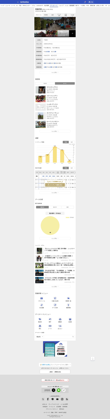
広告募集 (58, 406)
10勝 (50, 67)
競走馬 (40, 322)
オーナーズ (47, 412)
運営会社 (61, 409)
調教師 (60, 322)
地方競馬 (46, 5)
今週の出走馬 (55, 301)
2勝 (45, 63)
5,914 (53, 176)
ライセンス (52, 406)
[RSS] (67, 399)
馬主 (40, 328)
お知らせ (44, 404)
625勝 (48, 51)
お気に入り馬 (99, 5)
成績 (52, 15)
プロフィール (38, 15)
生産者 (70, 322)
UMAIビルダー (26, 5)
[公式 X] (43, 399)
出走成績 (41, 307)
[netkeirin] (55, 380)
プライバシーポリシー (52, 409)
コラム (33, 5)
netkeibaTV (39, 5)
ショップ (61, 5)
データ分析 (59, 15)
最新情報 (68, 307)
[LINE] (52, 399)
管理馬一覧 (68, 301)
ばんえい (60, 328)
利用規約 (45, 406)
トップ (2, 5)
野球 (56, 412)
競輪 (92, 2)
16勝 (45, 67)
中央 (66, 142)
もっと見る (54, 131)
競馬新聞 (72, 5)
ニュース (7, 5)
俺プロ (77, 5)
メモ (106, 5)
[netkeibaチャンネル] (57, 399)
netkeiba (24, 2)
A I (17, 5)
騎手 (50, 322)
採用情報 (64, 406)
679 (47, 176)
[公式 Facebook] (48, 399)
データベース (53, 5)
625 (43, 176)
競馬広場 (92, 5)
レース (13, 5)
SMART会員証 (62, 412)
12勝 (55, 51)
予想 (20, 5)
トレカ (66, 5)
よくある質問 (64, 404)
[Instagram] (62, 399)
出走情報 (66, 15)
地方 (72, 142)
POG (87, 5)
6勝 (56, 67)
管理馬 (46, 15)
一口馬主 (82, 5)
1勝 (50, 63)
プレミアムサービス (53, 404)
